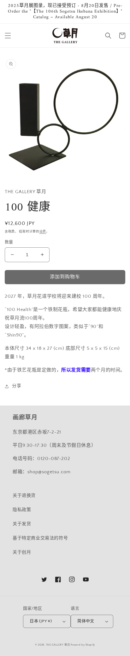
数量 (9, 242)
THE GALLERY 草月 (58, 644)
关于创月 (22, 552)
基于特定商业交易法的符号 (40, 538)
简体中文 (85, 621)
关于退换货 (24, 495)
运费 (42, 231)
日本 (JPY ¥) (41, 621)
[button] (8, 36)
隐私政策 (22, 509)
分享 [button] (16, 385)
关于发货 (22, 524)
